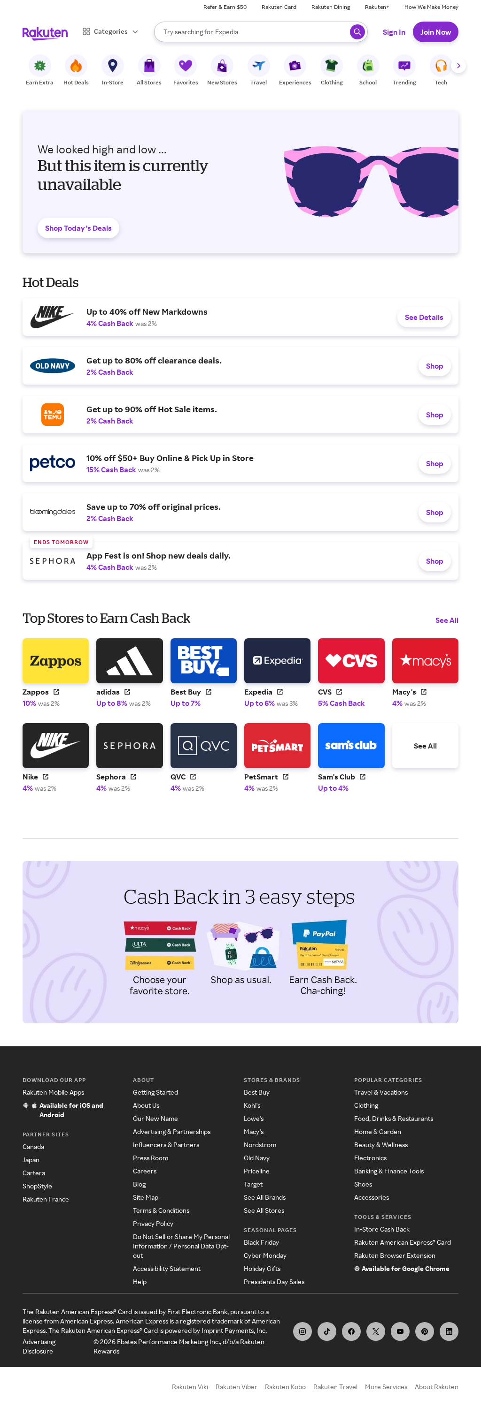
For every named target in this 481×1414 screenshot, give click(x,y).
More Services (386, 1387)
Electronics (370, 1158)
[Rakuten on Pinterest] (424, 1331)
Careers (144, 1171)
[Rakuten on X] (375, 1331)
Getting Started (155, 1092)
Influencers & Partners (166, 1145)
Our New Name (155, 1118)
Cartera (34, 1173)
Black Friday (261, 1242)
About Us (146, 1105)
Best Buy (257, 1092)
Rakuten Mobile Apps (53, 1092)
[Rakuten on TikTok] (327, 1331)
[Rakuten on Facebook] (351, 1331)
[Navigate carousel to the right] (458, 65)
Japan (31, 1160)
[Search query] (357, 32)
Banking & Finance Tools (389, 1171)
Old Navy (257, 1158)
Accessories (371, 1197)
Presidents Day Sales (274, 1281)
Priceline (257, 1171)
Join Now (435, 32)
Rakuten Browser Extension (394, 1255)
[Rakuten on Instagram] (302, 1331)
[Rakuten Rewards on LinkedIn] (449, 1331)
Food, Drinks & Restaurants (393, 1118)
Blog (139, 1184)
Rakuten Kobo (285, 1387)
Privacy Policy (153, 1223)
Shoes (363, 1184)
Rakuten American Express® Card (402, 1242)
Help (140, 1281)
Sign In (394, 32)
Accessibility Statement (167, 1268)
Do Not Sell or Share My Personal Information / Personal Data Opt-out (181, 1246)
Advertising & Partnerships (171, 1131)
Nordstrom (260, 1145)
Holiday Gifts (262, 1268)
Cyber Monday (265, 1255)
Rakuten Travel (335, 1387)
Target (253, 1184)
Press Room (150, 1158)
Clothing (366, 1105)
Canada (33, 1146)
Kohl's (252, 1105)
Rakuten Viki (190, 1387)
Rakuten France (46, 1199)
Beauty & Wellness (381, 1145)
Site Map (145, 1197)
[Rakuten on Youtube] (400, 1331)
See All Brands (265, 1197)
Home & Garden (377, 1131)
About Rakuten (436, 1387)
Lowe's (254, 1118)
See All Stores (264, 1210)
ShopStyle (37, 1186)
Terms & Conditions (161, 1210)
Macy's (254, 1131)
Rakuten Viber (236, 1387)
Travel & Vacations (381, 1092)
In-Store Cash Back (382, 1229)
